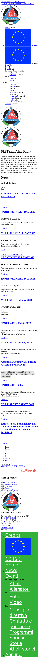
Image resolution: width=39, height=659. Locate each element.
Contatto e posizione (21, 623)
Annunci (13, 654)
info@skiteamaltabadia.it (11, 522)
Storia (16, 643)
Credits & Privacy (7, 528)
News (11, 570)
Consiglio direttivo (19, 612)
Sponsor (18, 638)
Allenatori (20, 589)
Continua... (4, 207)
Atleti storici (22, 649)
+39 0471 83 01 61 (9, 518)
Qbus (12, 530)
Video (16, 602)
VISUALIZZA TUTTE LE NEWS (13, 466)
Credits (12, 535)
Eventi (11, 576)
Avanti (7, 458)
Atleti (15, 583)
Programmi (21, 632)
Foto (14, 596)
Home (11, 565)
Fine (6, 460)
